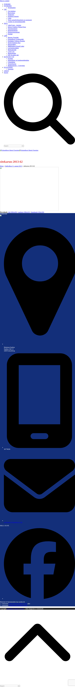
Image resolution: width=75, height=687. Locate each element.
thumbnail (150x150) (37, 212)
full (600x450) (12, 212)
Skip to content (4, 1)
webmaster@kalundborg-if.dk (13, 522)
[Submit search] (23, 146)
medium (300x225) (24, 212)
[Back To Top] (37, 684)
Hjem (1, 166)
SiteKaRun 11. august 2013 (13, 166)
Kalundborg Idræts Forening (15, 609)
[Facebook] (39, 598)
